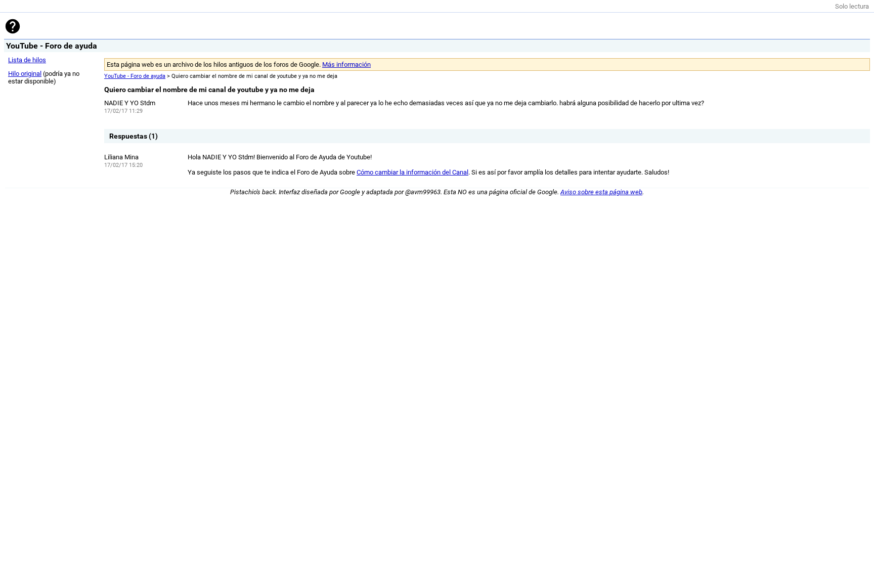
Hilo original (24, 73)
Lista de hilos (27, 60)
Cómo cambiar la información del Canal (412, 172)
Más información (346, 64)
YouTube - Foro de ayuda (134, 76)
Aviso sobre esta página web (601, 192)
